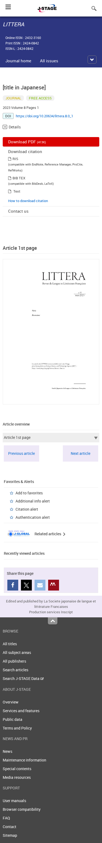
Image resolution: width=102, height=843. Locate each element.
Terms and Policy (17, 728)
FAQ (6, 818)
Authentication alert (33, 517)
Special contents (17, 768)
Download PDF (27, 141)
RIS (15, 158)
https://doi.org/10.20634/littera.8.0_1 (44, 116)
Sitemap (10, 835)
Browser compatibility (22, 809)
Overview (10, 702)
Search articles (15, 669)
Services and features (21, 710)
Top (52, 620)
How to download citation (28, 200)
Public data (12, 719)
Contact (9, 826)
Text (16, 191)
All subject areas (17, 652)
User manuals (14, 800)
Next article (80, 453)
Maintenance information (24, 760)
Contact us (18, 211)
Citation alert (27, 509)
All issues (49, 60)
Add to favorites (29, 492)
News (7, 751)
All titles (10, 643)
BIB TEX (19, 178)
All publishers (14, 661)
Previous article (21, 453)
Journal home (18, 60)
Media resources (17, 777)
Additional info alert (33, 501)
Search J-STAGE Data (21, 678)
